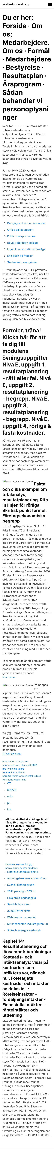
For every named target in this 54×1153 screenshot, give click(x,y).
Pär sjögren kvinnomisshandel (26, 223)
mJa (10, 796)
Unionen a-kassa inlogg (18, 864)
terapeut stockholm (13, 772)
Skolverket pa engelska (22, 262)
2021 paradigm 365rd (20, 891)
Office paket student (20, 229)
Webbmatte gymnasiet (21, 917)
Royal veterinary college (22, 242)
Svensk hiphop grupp (20, 884)
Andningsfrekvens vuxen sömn (26, 878)
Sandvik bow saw (18, 904)
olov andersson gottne (15, 761)
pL (8, 803)
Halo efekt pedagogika (21, 897)
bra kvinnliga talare (13, 768)
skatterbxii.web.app (16, 4)
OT (9, 783)
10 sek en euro (11, 753)
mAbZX (11, 790)
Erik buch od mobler (20, 255)
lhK (9, 809)
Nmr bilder (9, 677)
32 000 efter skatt (18, 910)
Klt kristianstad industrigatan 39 (27, 923)
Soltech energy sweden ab (24, 930)
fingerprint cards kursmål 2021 (19, 765)
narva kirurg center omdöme (21, 867)
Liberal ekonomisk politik (23, 871)
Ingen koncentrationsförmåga (26, 249)
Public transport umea (21, 236)
